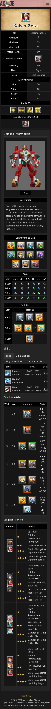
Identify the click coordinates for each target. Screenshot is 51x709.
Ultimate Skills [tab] (23, 355)
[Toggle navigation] (47, 3)
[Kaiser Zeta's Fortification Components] (38, 58)
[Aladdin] (10, 589)
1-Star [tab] (25, 192)
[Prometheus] (10, 617)
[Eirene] (10, 631)
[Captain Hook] (10, 659)
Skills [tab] (8, 355)
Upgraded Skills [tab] (14, 361)
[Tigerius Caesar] (10, 666)
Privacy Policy (25, 696)
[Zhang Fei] (10, 576)
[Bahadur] (10, 542)
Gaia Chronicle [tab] (34, 361)
